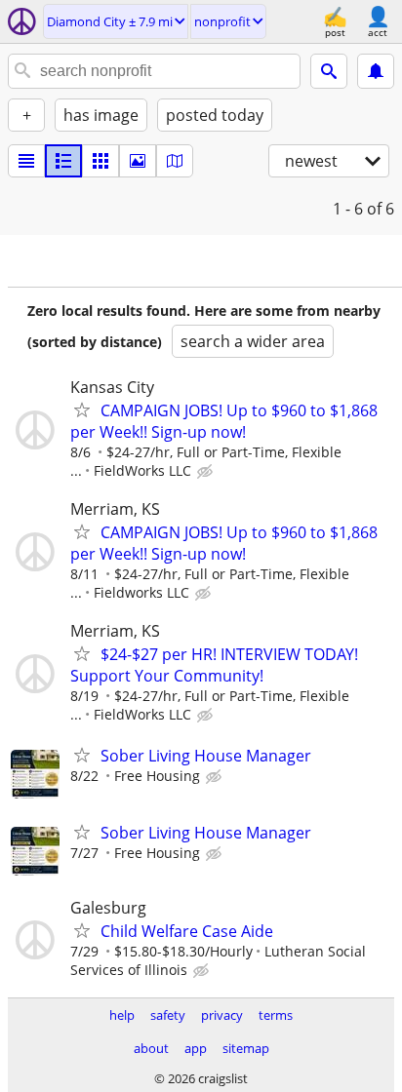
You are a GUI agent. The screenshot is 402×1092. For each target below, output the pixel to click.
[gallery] (137, 160)
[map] (174, 160)
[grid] (100, 160)
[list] (26, 160)
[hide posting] (207, 472)
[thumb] (63, 160)
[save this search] (375, 71)
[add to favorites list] (82, 409)
